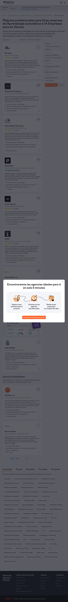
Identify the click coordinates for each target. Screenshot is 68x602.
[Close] (63, 282)
